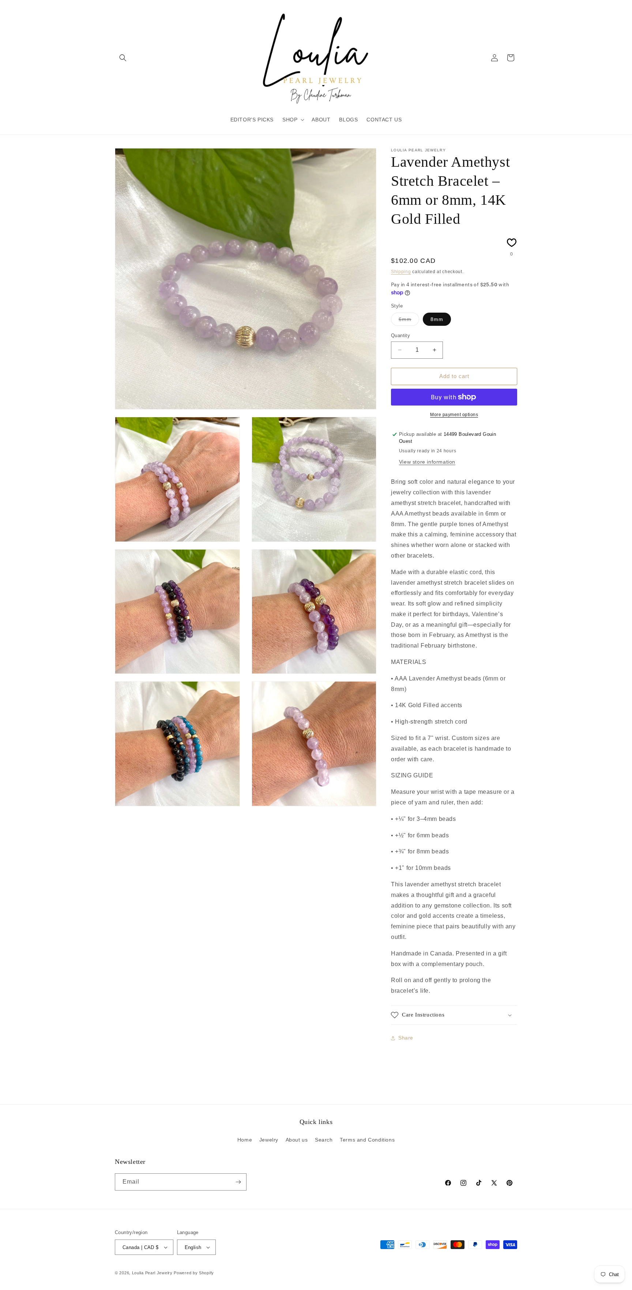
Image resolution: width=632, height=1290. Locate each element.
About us (297, 1140)
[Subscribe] (238, 1182)
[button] (123, 58)
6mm (409, 321)
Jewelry (268, 1140)
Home (244, 1140)
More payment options (454, 414)
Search (324, 1140)
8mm (436, 319)
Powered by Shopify (194, 1273)
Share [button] (405, 1038)
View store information (427, 462)
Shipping (401, 271)
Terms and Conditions (367, 1140)
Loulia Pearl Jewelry (152, 1273)
